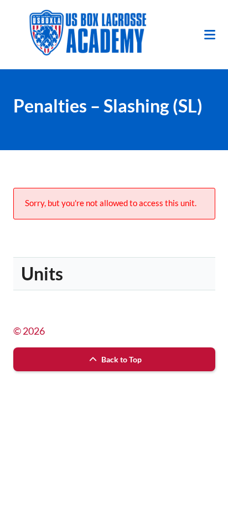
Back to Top (121, 359)
